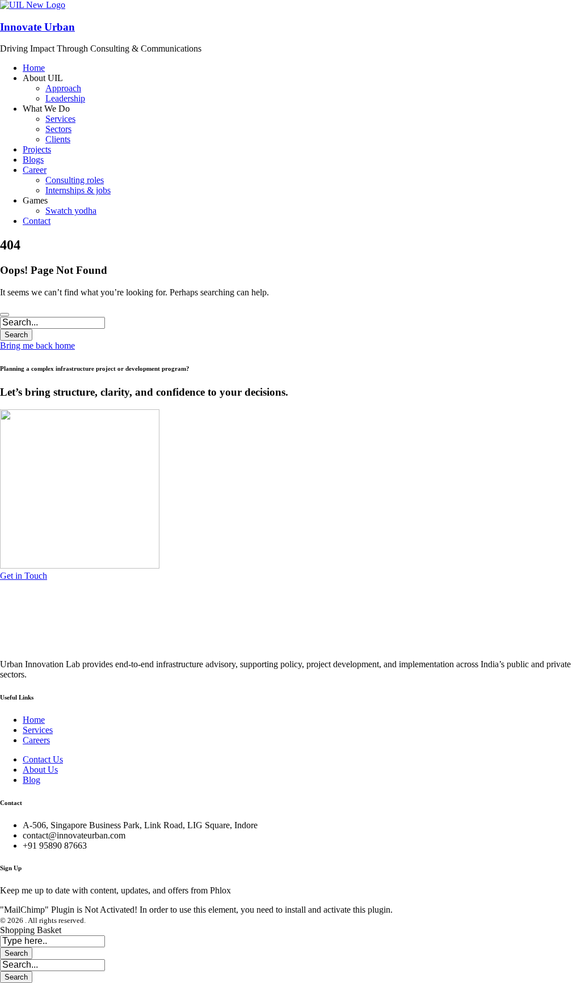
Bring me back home (37, 345)
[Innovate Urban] (32, 5)
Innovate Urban (37, 27)
